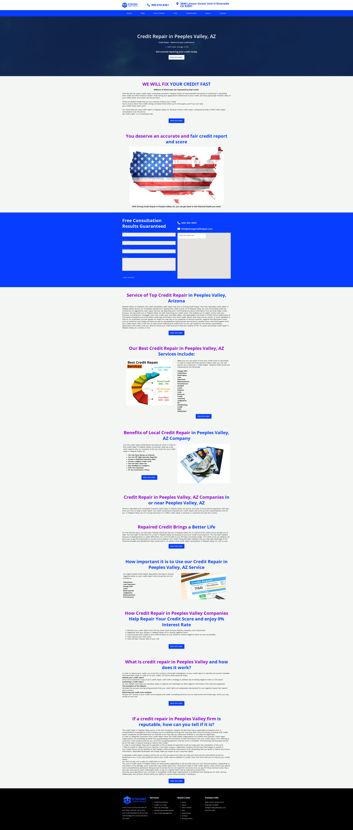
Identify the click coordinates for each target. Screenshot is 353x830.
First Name (125, 231)
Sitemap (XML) (187, 818)
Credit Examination (161, 802)
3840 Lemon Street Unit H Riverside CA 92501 (204, 5)
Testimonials (191, 13)
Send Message (128, 277)
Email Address (126, 240)
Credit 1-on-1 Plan (160, 805)
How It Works (159, 13)
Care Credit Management (163, 813)
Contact (223, 13)
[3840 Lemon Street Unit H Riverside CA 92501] (177, 3)
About (208, 13)
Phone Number (126, 248)
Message (124, 257)
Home (129, 13)
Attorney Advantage (161, 807)
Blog (142, 13)
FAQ (175, 13)
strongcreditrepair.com (155, 513)
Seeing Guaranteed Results (164, 810)
